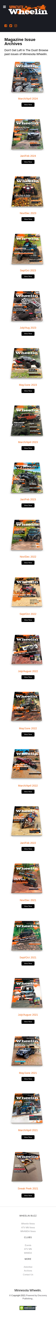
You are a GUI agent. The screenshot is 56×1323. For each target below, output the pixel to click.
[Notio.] (28, 9)
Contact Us (28, 1275)
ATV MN (28, 1249)
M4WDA (28, 1253)
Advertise (28, 1267)
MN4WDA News (28, 1231)
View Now (28, 105)
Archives (28, 1271)
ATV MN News (28, 1227)
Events (28, 1245)
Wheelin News (28, 1224)
